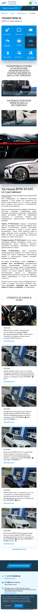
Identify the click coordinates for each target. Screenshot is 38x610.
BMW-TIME (4, 13)
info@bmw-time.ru (12, 582)
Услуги (12, 13)
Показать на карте (10, 593)
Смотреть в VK (9, 341)
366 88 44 (31, 3)
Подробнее (8, 606)
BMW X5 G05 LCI (22, 13)
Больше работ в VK (19, 549)
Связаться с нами (9, 578)
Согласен (19, 606)
